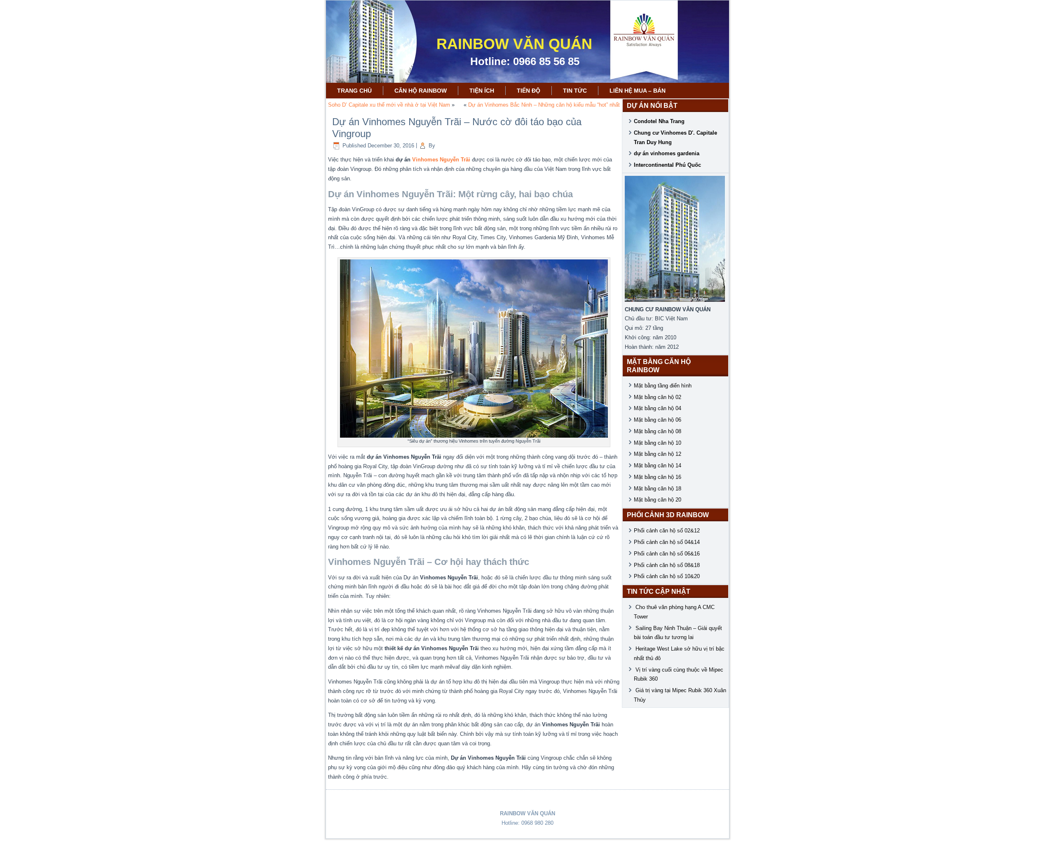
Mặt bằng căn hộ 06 (657, 420)
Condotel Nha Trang (659, 121)
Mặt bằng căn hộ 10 (657, 443)
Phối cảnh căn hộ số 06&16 (667, 554)
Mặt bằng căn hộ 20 (657, 500)
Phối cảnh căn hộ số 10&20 (667, 576)
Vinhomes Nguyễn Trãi (441, 159)
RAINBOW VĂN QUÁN (514, 43)
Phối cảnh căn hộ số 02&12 (667, 530)
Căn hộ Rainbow (420, 90)
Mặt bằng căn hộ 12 (657, 454)
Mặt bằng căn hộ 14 (657, 465)
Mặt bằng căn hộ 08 (657, 431)
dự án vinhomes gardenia (666, 153)
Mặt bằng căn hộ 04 (657, 408)
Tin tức (575, 90)
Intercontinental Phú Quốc (667, 165)
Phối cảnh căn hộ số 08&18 (667, 565)
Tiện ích (481, 90)
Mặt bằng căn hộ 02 (657, 397)
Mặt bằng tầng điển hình (663, 386)
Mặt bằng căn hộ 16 (657, 477)
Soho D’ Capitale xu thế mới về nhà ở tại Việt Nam (389, 105)
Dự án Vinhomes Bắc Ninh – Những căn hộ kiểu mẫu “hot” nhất (544, 105)
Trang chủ (354, 90)
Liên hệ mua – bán (638, 90)
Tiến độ (528, 90)
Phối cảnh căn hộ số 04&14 (667, 542)
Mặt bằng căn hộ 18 (657, 488)
